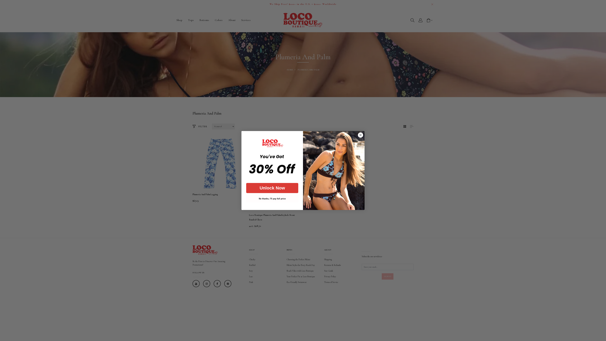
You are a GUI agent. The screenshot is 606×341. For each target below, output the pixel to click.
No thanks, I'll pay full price (272, 198)
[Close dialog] (360, 135)
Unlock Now (272, 187)
